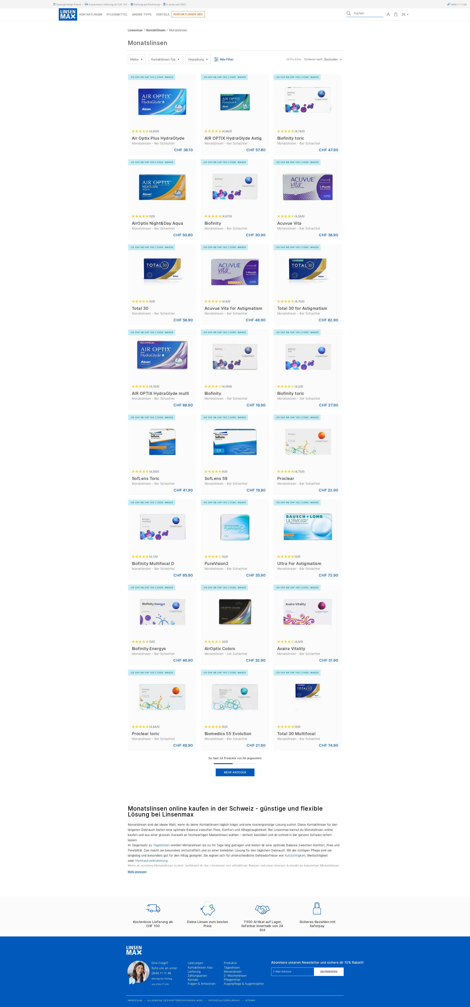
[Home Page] (68, 14)
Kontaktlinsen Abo (200, 967)
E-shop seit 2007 (176, 4)
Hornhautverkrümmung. (151, 860)
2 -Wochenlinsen (235, 975)
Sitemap (250, 1000)
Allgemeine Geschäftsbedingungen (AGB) (175, 1000)
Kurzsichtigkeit (295, 855)
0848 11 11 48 (161, 973)
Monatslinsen (233, 971)
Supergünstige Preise (68, 4)
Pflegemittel (232, 979)
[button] (388, 14)
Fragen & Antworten (202, 984)
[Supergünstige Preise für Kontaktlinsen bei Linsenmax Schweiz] (54, 4)
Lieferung (194, 971)
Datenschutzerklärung (224, 1000)
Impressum (135, 1000)
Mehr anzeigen (235, 772)
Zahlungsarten (197, 975)
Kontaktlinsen (155, 30)
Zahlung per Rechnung (147, 4)
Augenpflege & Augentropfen (244, 984)
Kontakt (193, 979)
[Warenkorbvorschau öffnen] (395, 14)
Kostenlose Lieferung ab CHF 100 (108, 4)
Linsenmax (135, 30)
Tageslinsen (162, 845)
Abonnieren (328, 971)
